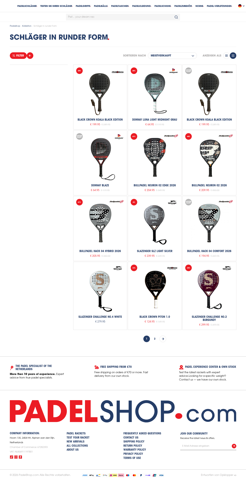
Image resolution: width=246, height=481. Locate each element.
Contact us (130, 438)
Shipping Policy (133, 442)
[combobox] (123, 17)
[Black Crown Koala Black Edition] (100, 91)
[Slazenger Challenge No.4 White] (100, 288)
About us (73, 450)
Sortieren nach (134, 55)
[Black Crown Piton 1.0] (155, 288)
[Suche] (176, 17)
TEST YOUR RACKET (78, 438)
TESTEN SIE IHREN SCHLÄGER (56, 6)
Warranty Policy (134, 450)
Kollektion (26, 26)
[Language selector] (241, 6)
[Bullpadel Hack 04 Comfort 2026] (209, 223)
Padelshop (15, 26)
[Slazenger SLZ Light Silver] (155, 223)
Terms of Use (132, 458)
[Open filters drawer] (30, 55)
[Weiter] (163, 339)
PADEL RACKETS (76, 433)
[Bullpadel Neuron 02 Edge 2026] (155, 157)
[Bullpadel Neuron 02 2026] (209, 157)
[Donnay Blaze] (100, 157)
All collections (77, 446)
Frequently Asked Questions (142, 433)
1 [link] (146, 339)
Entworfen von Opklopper (217, 475)
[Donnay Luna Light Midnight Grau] (155, 91)
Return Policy (132, 446)
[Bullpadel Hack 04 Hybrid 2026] (100, 223)
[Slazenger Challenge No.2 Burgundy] (209, 288)
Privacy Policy (133, 454)
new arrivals (75, 442)
